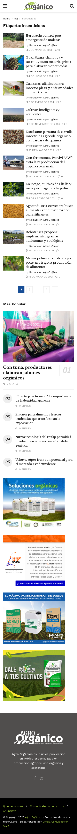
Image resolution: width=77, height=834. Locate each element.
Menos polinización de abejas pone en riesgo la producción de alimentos (48, 262)
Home (6, 18)
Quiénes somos (13, 806)
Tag (16, 18)
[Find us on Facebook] (35, 778)
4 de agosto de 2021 (41, 198)
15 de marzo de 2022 (41, 176)
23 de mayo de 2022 (41, 150)
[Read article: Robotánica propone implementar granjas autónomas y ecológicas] (13, 237)
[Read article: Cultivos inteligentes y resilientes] (13, 115)
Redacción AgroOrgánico (44, 45)
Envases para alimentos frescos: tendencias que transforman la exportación (38, 419)
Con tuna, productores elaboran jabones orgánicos (27, 372)
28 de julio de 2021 (41, 224)
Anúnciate (9, 811)
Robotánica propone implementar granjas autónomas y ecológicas (44, 236)
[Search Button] (72, 6)
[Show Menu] (5, 6)
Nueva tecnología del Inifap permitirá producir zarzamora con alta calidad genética (43, 441)
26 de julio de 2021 (41, 250)
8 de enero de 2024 (41, 102)
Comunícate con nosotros (47, 806)
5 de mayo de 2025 (40, 50)
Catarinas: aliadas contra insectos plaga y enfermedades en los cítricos (49, 88)
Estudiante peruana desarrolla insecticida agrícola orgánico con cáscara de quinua (49, 136)
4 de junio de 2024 (40, 76)
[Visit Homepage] (38, 6)
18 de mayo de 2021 (40, 276)
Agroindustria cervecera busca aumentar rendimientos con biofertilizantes (49, 210)
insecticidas (29, 18)
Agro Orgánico (33, 817)
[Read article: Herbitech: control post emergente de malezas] (13, 40)
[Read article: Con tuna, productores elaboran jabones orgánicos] (38, 336)
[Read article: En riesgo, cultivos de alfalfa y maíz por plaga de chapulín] (13, 189)
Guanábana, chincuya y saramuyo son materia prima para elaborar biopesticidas (48, 61)
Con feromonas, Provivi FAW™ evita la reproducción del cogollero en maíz (49, 162)
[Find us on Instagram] (41, 778)
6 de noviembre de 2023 (44, 124)
